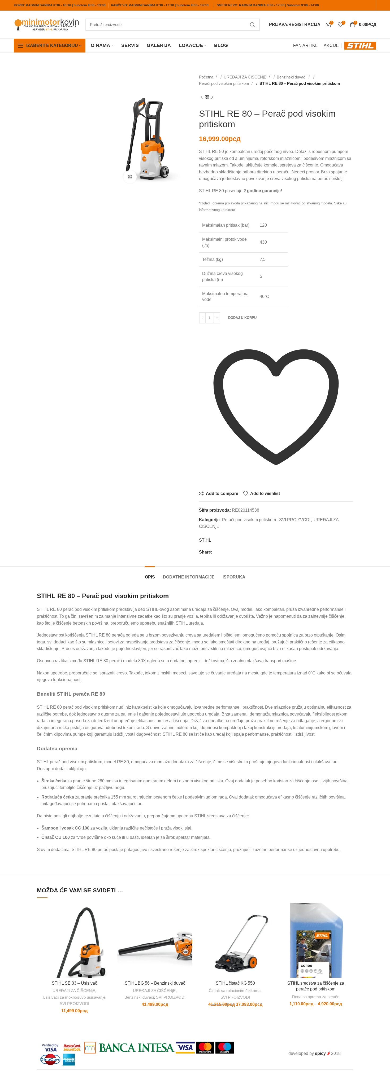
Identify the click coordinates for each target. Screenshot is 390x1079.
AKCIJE (331, 45)
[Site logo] (47, 24)
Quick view (108, 935)
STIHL (205, 540)
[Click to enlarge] (130, 176)
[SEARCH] (252, 25)
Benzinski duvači (292, 77)
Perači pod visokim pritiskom (224, 83)
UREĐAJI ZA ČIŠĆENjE (245, 77)
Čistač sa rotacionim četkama (235, 990)
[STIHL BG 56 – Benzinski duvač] (154, 940)
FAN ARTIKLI (306, 45)
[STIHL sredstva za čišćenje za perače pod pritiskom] (315, 940)
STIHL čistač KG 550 (235, 983)
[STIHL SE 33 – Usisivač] (74, 940)
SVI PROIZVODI (294, 519)
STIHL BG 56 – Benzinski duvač (155, 983)
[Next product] (212, 97)
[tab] (150, 574)
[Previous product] (201, 97)
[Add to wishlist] (108, 911)
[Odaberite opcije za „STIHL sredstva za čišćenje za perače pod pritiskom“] (349, 923)
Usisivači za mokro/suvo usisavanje (74, 997)
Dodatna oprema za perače (315, 996)
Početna (206, 77)
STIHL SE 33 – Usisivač (74, 983)
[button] (108, 923)
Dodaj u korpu (242, 318)
